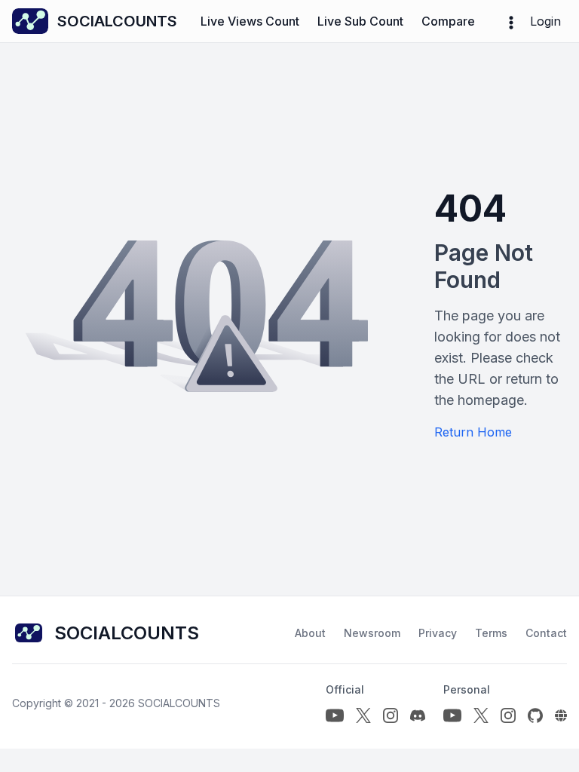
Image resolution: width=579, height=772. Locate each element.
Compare (448, 21)
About (310, 632)
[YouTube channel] (335, 715)
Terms (491, 632)
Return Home (473, 432)
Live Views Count (250, 21)
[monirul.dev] (561, 715)
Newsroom (372, 632)
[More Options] (511, 21)
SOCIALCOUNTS (179, 703)
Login (545, 21)
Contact (546, 632)
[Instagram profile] (390, 715)
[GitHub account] (535, 715)
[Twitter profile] (363, 715)
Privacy (437, 632)
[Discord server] (417, 715)
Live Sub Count (360, 21)
